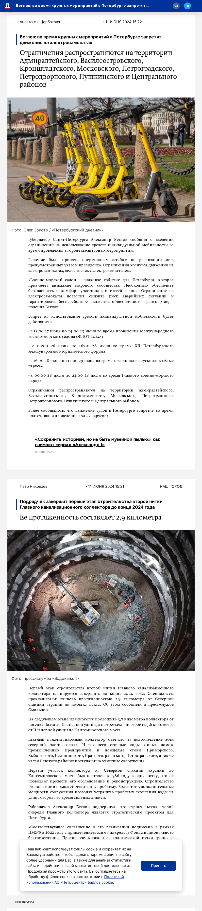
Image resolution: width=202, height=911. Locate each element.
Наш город (171, 486)
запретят (145, 411)
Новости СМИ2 (24, 901)
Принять (158, 865)
